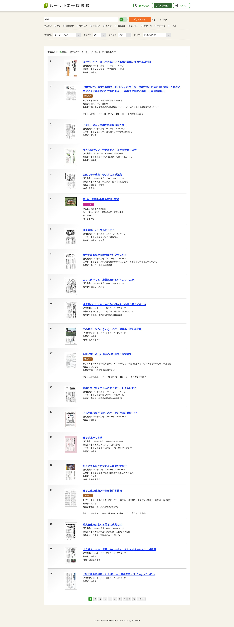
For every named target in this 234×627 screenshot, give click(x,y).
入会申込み (164, 6)
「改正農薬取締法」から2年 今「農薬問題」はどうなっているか (119, 574)
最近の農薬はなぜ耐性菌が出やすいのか (105, 255)
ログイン (183, 6)
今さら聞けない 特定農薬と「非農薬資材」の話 (109, 149)
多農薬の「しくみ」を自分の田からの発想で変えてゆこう (114, 304)
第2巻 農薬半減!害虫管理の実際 (101, 199)
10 (134, 599)
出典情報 (113, 35)
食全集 (109, 26)
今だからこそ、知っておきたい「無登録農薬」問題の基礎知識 (117, 62)
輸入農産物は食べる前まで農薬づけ (102, 524)
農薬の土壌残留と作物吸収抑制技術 (102, 490)
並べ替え (138, 35)
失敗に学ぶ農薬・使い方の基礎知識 (102, 174)
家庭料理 (96, 26)
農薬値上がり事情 (92, 437)
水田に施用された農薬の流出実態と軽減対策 (107, 354)
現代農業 (70, 26)
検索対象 (48, 35)
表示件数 (88, 35)
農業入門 (148, 26)
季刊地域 (161, 26)
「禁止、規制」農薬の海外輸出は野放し (105, 125)
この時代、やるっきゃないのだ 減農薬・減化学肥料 (112, 329)
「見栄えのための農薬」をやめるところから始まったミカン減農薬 (119, 549)
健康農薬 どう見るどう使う (99, 230)
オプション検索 (160, 20)
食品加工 (134, 26)
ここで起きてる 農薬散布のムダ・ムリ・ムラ (108, 279)
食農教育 (121, 26)
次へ (141, 599)
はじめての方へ (144, 6)
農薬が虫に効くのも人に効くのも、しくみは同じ (109, 388)
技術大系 (83, 26)
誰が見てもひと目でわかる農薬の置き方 (105, 466)
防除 (59, 26)
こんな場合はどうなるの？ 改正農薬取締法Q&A (110, 413)
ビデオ (173, 26)
